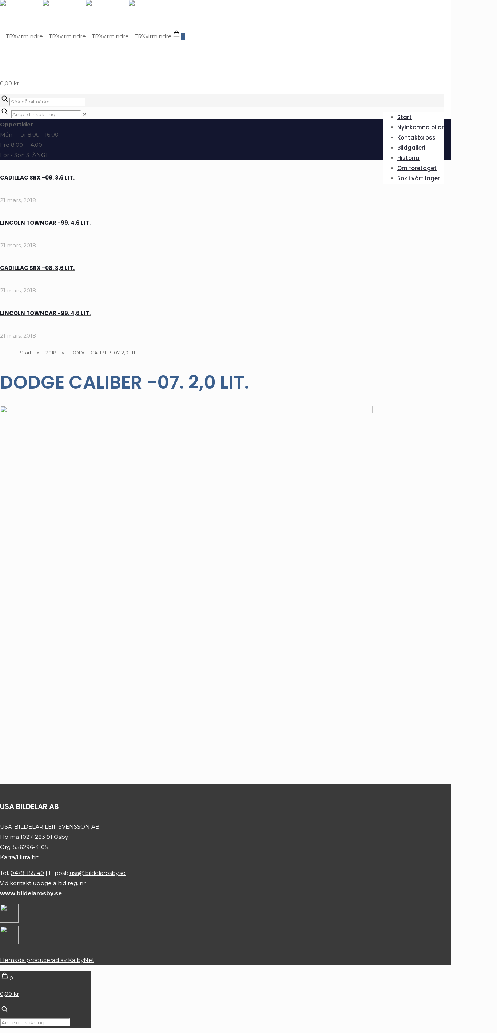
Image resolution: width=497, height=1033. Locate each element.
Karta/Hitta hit (19, 857)
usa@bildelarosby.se (97, 872)
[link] (84, 114)
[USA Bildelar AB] (86, 36)
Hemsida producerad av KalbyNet (47, 960)
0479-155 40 (27, 872)
